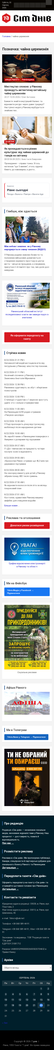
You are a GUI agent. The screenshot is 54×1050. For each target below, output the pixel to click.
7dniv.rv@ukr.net (16, 918)
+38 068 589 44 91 (20, 923)
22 (41, 1005)
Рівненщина (28, 80)
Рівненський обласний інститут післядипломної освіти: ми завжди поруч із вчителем (27, 314)
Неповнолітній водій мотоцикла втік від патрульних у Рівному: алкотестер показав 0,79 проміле (25, 365)
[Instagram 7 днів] (21, 5)
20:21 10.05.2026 (12, 97)
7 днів (34, 1041)
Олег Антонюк (28, 97)
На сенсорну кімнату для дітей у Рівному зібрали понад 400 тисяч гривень (24, 474)
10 (6, 999)
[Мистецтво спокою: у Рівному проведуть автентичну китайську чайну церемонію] (27, 68)
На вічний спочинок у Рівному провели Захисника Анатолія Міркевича (23, 377)
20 (27, 1005)
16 (48, 999)
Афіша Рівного (12, 80)
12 (20, 999)
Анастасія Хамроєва (31, 159)
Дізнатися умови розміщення (27, 525)
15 (41, 999)
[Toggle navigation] (5, 29)
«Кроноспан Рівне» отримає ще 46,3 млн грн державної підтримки (26, 462)
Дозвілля (9, 142)
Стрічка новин (16, 353)
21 (34, 1005)
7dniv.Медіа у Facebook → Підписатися (20, 591)
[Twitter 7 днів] (32, 5)
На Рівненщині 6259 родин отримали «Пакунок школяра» (22, 413)
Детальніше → (10, 867)
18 (13, 1005)
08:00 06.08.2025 (12, 159)
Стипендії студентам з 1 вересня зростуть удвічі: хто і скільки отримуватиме (26, 401)
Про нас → (8, 843)
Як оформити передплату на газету (27, 337)
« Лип (4, 1023)
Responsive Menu (49, 2)
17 (6, 1005)
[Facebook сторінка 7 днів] (16, 5)
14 (34, 999)
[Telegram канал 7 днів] (37, 5)
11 (13, 999)
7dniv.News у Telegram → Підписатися (26, 737)
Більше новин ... (11, 505)
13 (27, 999)
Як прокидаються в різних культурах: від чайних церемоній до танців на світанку (26, 152)
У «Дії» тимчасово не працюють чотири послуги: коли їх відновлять (24, 450)
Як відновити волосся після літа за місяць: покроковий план (25, 487)
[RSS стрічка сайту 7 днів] (27, 5)
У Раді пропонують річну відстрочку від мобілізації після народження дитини (24, 426)
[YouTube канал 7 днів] (43, 5)
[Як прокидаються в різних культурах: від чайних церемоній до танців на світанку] (27, 130)
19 (20, 1005)
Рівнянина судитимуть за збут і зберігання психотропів (25, 389)
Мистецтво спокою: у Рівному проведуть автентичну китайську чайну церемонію (25, 90)
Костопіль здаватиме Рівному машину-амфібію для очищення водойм (24, 499)
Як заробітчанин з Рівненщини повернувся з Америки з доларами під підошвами (26, 438)
